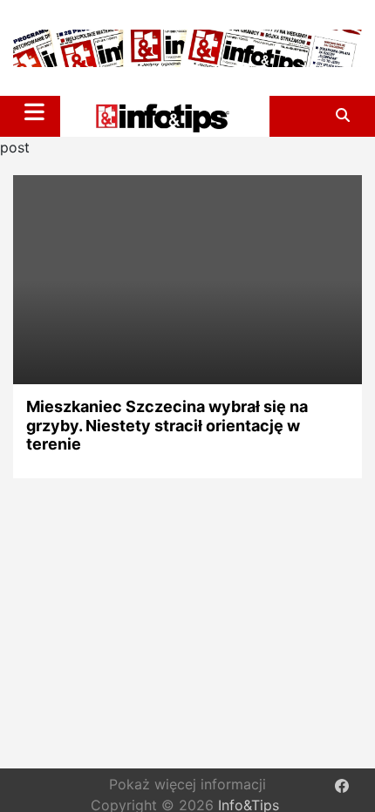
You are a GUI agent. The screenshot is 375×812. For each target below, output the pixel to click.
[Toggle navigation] (34, 111)
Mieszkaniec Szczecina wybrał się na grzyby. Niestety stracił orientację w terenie (167, 425)
